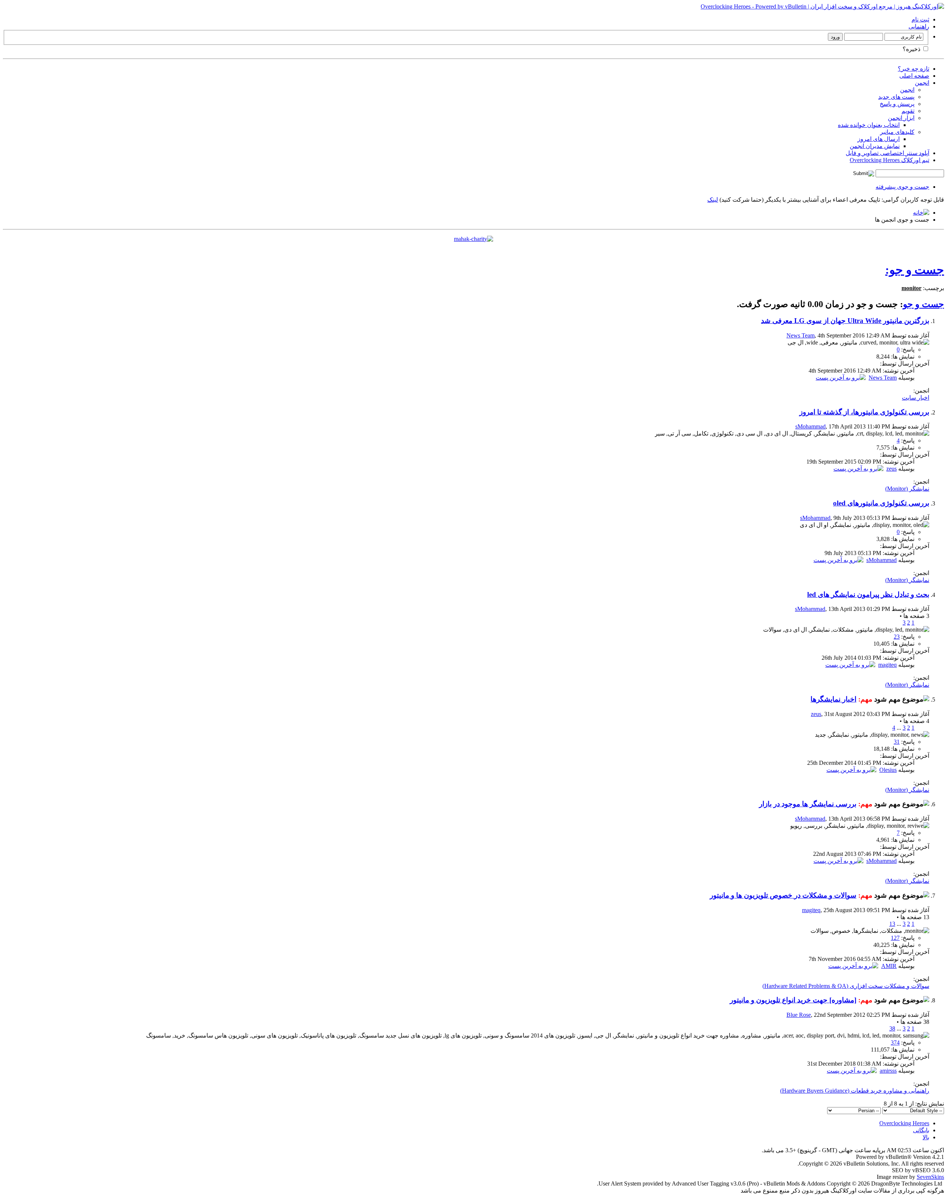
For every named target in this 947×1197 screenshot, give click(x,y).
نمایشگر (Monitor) (907, 488)
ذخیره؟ (912, 49)
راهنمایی (919, 26)
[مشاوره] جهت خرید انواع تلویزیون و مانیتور (793, 1000)
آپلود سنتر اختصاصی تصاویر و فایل (887, 153)
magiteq (887, 665)
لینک (712, 199)
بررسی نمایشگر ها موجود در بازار (807, 804)
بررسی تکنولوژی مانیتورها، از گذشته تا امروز (864, 412)
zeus (891, 468)
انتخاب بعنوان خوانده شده (869, 125)
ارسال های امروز (878, 139)
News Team (800, 335)
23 (897, 636)
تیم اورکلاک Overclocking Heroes (889, 160)
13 (892, 924)
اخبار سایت (915, 397)
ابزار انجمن (901, 118)
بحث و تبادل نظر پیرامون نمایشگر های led (868, 594)
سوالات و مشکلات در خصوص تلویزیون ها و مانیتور (783, 895)
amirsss (888, 1070)
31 (897, 742)
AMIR (889, 966)
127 (895, 938)
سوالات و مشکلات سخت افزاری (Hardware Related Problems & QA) (845, 986)
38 (892, 1028)
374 (895, 1042)
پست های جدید (896, 97)
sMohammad (810, 426)
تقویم (907, 111)
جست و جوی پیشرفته (902, 187)
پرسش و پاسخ (897, 104)
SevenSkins (930, 1177)
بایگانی (921, 1130)
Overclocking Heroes (904, 1123)
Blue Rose (798, 1015)
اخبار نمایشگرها (833, 699)
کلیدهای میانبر (897, 132)
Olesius (888, 770)
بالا (926, 1137)
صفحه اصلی (914, 76)
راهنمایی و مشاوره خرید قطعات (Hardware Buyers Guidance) (854, 1090)
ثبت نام (920, 19)
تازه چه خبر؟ (913, 68)
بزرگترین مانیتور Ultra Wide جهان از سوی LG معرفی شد (845, 321)
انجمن (922, 83)
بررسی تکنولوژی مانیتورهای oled (881, 503)
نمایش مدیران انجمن (875, 146)
